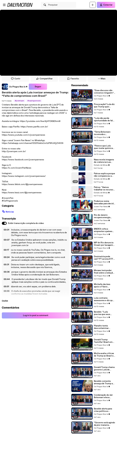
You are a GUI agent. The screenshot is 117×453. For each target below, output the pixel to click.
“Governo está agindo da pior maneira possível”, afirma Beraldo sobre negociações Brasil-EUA (104, 423)
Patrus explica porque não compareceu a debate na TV (104, 174)
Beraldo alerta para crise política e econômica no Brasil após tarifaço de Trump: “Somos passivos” (104, 410)
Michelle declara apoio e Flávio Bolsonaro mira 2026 (104, 285)
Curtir (17, 78)
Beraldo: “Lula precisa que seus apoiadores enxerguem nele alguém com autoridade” (102, 313)
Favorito (75, 78)
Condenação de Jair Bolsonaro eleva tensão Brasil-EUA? (103, 396)
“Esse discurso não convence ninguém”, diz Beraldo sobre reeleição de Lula (104, 91)
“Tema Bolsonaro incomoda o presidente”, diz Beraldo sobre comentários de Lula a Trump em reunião (104, 133)
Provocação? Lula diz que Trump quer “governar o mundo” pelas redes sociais (104, 105)
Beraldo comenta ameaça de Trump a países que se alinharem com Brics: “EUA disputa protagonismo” (104, 382)
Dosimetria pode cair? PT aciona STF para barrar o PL (103, 257)
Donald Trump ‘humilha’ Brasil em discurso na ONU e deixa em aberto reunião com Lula (103, 340)
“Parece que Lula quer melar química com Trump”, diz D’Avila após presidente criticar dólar (103, 147)
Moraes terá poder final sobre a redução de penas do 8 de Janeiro (104, 271)
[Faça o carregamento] (93, 5)
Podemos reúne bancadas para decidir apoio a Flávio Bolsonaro (104, 202)
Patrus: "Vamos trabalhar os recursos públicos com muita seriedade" (104, 188)
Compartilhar (46, 78)
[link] (15, 87)
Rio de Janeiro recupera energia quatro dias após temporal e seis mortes (102, 216)
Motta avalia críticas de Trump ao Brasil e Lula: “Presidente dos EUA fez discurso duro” (104, 354)
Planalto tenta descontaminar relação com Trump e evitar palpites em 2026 (104, 327)
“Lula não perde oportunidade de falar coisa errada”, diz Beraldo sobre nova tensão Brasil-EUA (104, 119)
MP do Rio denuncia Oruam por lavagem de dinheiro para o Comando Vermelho (103, 243)
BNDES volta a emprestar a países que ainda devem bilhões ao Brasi (103, 230)
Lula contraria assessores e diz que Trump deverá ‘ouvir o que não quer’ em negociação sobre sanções (104, 299)
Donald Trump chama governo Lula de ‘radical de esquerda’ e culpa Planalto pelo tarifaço (104, 368)
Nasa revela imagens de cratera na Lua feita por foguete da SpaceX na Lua (104, 160)
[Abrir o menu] (4, 5)
